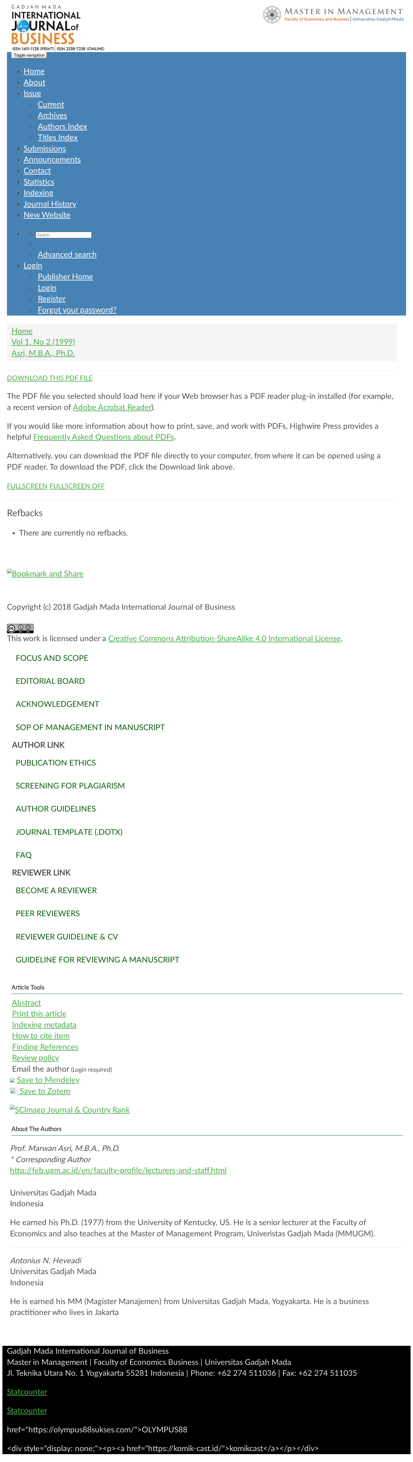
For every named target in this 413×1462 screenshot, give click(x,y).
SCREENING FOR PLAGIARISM (70, 786)
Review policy (35, 1058)
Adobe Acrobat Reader (112, 407)
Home (34, 71)
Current (51, 105)
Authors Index (62, 127)
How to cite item (41, 1036)
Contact (37, 171)
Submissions (45, 149)
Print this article (39, 1014)
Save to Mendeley (48, 1080)
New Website (47, 215)
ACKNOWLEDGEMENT (57, 704)
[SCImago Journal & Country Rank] (206, 1110)
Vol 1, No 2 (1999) (43, 342)
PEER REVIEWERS (48, 914)
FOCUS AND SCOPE (52, 658)
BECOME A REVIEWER (56, 891)
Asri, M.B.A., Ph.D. (43, 353)
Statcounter (27, 1392)
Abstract (26, 1003)
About (34, 83)
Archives (52, 116)
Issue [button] (32, 93)
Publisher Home (65, 277)
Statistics (39, 182)
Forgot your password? (77, 310)
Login (33, 266)
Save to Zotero (44, 1091)
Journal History (50, 204)
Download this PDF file (50, 378)
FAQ (24, 855)
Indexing (39, 193)
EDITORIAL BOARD (50, 681)
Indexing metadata (44, 1025)
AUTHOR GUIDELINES (56, 809)
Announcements (52, 160)
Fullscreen (27, 486)
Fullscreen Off (77, 486)
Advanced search (67, 255)
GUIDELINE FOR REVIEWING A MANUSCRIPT (97, 960)
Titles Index (58, 138)
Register (52, 299)
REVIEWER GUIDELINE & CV (67, 937)
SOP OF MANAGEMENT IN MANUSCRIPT (90, 728)
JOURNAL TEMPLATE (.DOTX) (69, 832)
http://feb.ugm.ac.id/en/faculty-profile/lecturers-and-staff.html (118, 1171)
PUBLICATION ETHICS (56, 763)
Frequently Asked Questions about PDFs (103, 437)
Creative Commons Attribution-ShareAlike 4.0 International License (224, 639)
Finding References (45, 1047)
